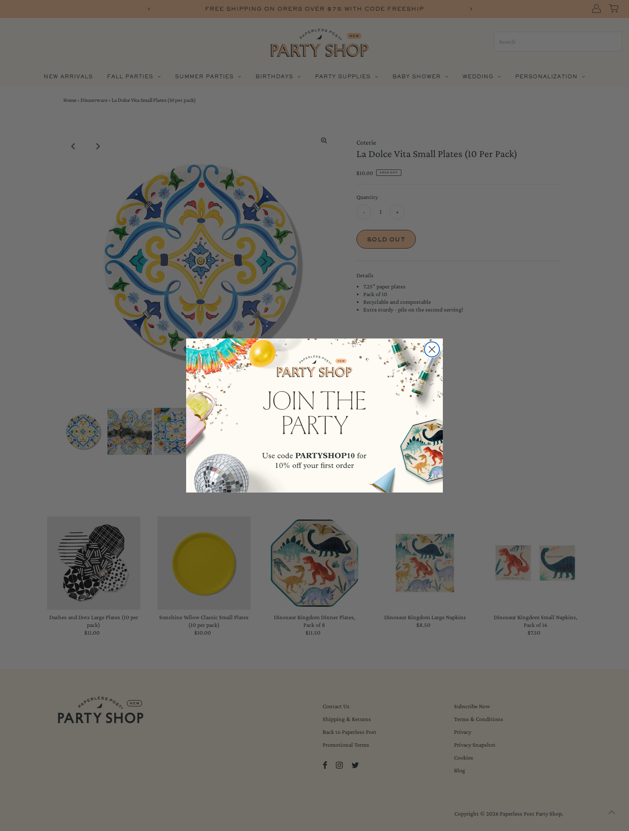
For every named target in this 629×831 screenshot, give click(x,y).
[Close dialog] (431, 349)
